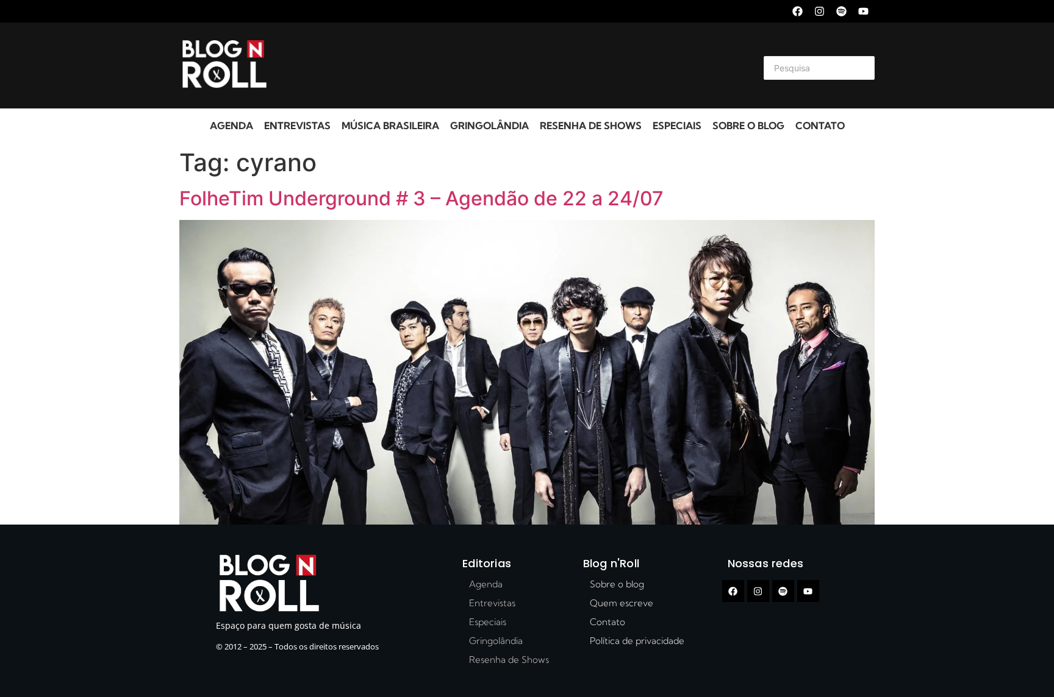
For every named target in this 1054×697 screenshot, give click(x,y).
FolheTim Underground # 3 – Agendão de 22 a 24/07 (421, 198)
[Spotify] (841, 11)
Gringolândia (489, 125)
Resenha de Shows (591, 125)
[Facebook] (797, 11)
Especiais (677, 125)
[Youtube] (863, 11)
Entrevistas (297, 125)
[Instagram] (819, 11)
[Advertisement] (512, 65)
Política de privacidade (637, 640)
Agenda (231, 125)
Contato (820, 125)
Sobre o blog (748, 125)
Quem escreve (621, 603)
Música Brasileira (390, 125)
